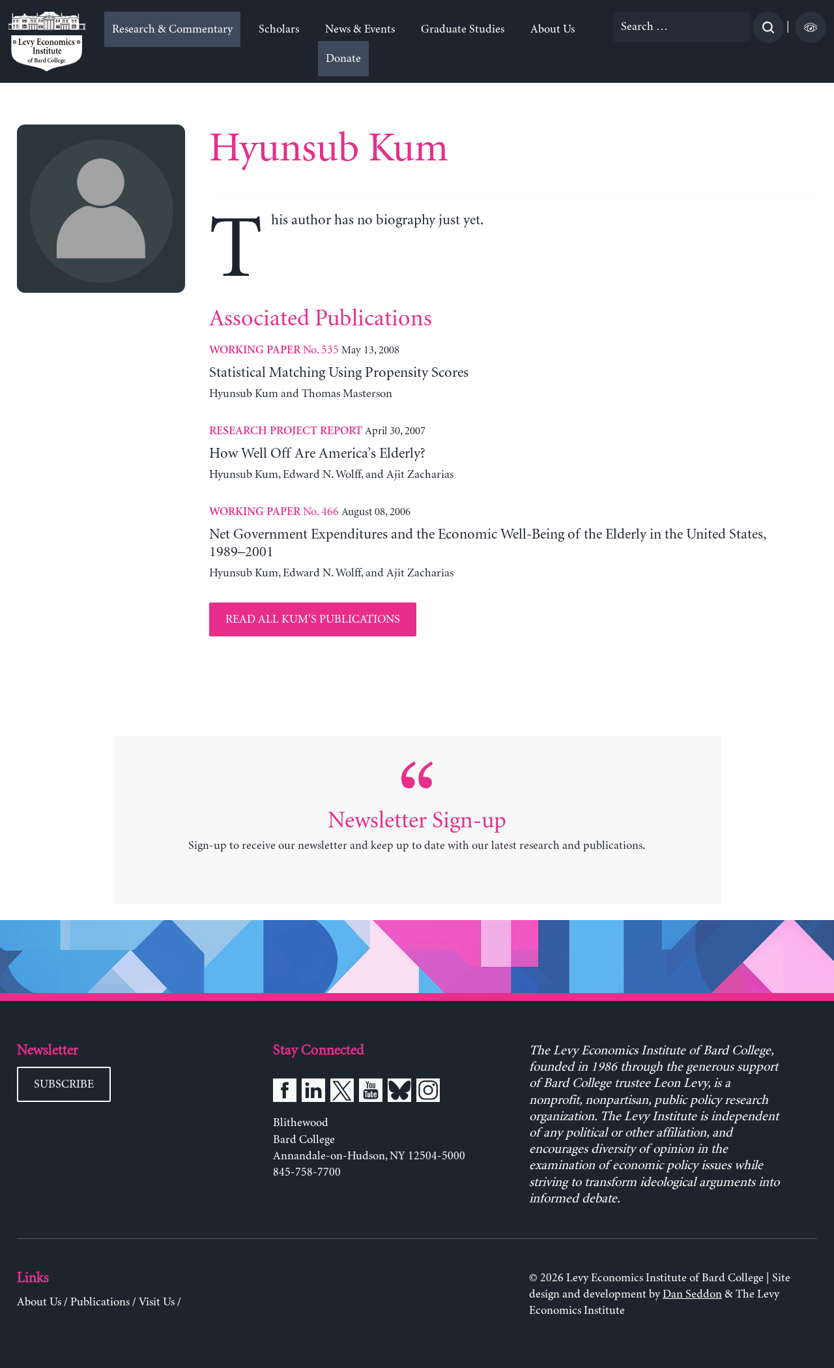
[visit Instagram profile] (428, 1092)
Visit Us (157, 1302)
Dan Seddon (692, 1294)
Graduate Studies (462, 29)
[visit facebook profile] (284, 1092)
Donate (343, 58)
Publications (100, 1302)
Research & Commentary (172, 29)
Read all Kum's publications (312, 619)
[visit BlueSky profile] (399, 1092)
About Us (552, 29)
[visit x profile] (342, 1092)
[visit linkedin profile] (313, 1092)
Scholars (279, 29)
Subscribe (64, 1084)
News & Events (360, 29)
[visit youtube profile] (370, 1092)
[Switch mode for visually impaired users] (810, 27)
